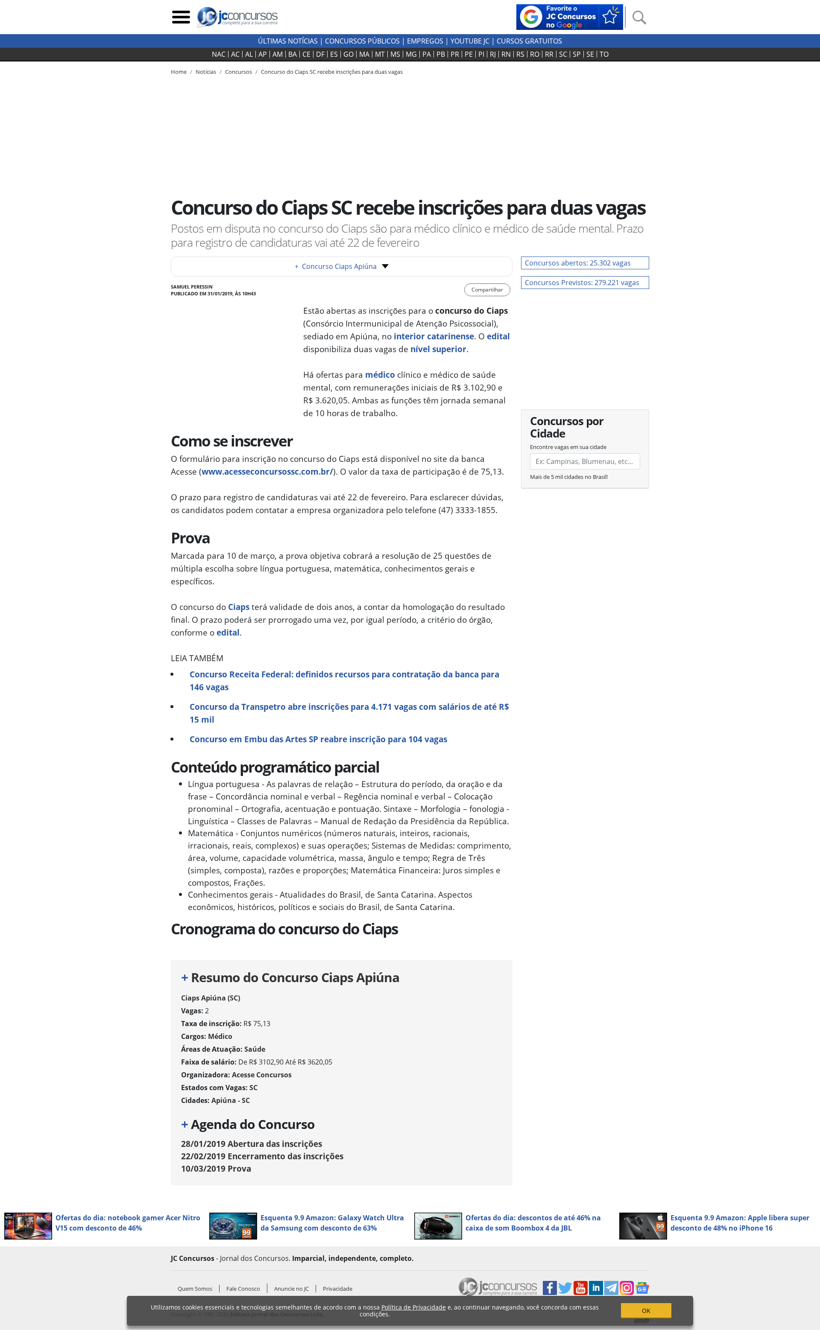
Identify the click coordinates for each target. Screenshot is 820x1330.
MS (395, 54)
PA (426, 54)
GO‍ (348, 54)
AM (277, 54)
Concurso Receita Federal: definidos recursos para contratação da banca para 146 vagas (344, 680)
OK (646, 1311)
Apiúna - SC (230, 1100)
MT (380, 54)
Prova (216, 1168)
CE (306, 54)
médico (381, 374)
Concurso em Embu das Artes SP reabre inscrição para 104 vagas (318, 739)
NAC (219, 54)
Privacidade (337, 1288)
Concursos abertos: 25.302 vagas (578, 263)
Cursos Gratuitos (529, 41)
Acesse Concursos (262, 1074)
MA (364, 54)
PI (481, 54)
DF (320, 54)
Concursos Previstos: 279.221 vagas (582, 282)
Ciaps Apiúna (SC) (210, 998)
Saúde (254, 1049)
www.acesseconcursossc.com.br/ (267, 471)
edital (498, 336)
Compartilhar (487, 289)
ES (334, 54)
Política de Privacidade (413, 1307)
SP (577, 54)
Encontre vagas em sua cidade (568, 447)
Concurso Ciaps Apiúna (336, 266)
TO (604, 54)
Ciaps (240, 606)
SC (563, 54)
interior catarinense (434, 336)
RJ (493, 54)
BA (292, 54)
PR (455, 54)
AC (235, 54)
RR (549, 54)
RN (506, 54)
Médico (220, 1036)
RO (534, 54)
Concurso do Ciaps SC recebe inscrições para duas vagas (332, 72)
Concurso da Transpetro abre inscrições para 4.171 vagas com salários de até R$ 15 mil (349, 713)
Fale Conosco (243, 1288)
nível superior (438, 349)
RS (520, 54)
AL (249, 54)
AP (262, 54)
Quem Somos (195, 1288)
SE (590, 54)
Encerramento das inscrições (262, 1156)
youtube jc (470, 41)
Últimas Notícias (288, 41)
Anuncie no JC (291, 1288)
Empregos (425, 41)
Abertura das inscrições (251, 1143)
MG (411, 54)
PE (469, 54)
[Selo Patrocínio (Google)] (569, 16)
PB (440, 54)
